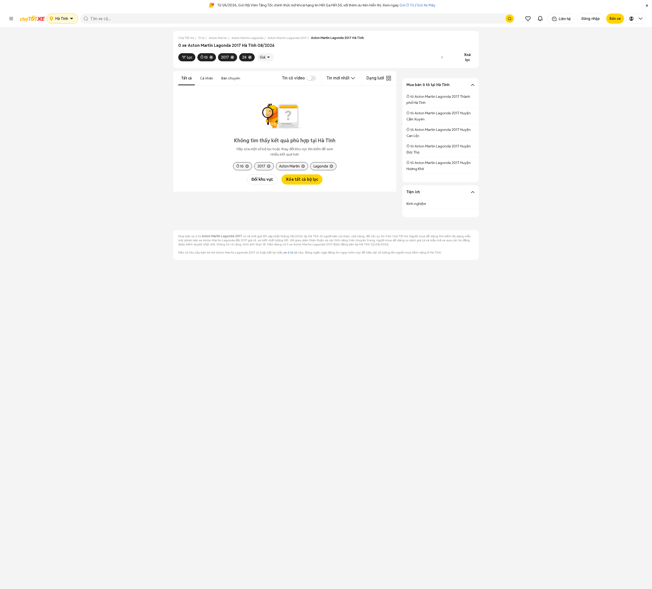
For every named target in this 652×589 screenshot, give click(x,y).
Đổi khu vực (262, 179)
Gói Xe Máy (426, 5)
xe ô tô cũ (290, 252)
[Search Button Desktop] (510, 19)
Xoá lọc (467, 57)
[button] (647, 5)
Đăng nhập (590, 18)
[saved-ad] (528, 18)
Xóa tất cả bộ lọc (302, 179)
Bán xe (615, 18)
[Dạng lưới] (388, 78)
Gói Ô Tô (407, 5)
